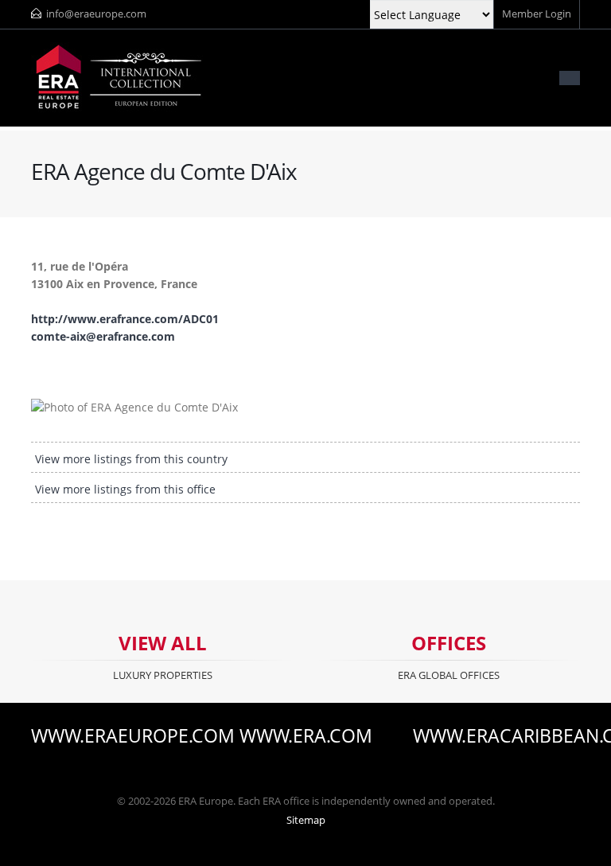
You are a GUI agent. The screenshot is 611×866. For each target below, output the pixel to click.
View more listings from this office (125, 489)
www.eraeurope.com (114, 736)
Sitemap (305, 820)
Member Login (536, 14)
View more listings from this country (131, 458)
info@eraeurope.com (96, 14)
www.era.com (305, 736)
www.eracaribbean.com (496, 736)
